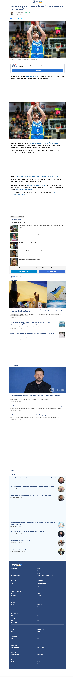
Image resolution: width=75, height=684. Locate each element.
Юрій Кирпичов (14, 542)
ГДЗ (12, 615)
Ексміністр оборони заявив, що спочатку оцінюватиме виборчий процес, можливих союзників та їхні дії (35, 408)
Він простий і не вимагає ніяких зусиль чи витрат (22, 337)
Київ (12, 593)
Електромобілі (41, 629)
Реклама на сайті (14, 573)
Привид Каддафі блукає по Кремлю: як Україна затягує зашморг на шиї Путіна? (33, 478)
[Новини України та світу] (13, 277)
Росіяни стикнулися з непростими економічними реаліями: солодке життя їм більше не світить (32, 523)
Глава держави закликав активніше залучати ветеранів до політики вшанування (30, 399)
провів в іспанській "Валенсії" (35, 185)
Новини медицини (15, 654)
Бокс (39, 606)
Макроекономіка (41, 647)
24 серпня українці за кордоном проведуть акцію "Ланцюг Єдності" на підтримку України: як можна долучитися (36, 310)
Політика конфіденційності (44, 570)
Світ (12, 583)
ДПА (38, 618)
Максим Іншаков (19, 12)
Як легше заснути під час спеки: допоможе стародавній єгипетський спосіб (32, 334)
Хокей (12, 606)
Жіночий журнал (14, 666)
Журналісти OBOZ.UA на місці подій (45, 575)
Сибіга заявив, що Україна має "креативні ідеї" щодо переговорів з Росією (33, 415)
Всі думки (13, 558)
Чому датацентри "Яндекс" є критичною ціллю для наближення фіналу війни (32, 486)
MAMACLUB (40, 654)
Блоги (12, 586)
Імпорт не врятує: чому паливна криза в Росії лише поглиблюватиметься (31, 495)
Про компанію (14, 568)
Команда (39, 568)
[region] (37, 90)
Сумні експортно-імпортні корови (20, 540)
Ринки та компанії (15, 647)
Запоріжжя (13, 595)
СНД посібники (14, 622)
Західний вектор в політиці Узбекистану (22, 549)
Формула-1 (13, 609)
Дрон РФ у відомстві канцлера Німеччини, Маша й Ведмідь (27, 531)
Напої (39, 638)
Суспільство (41, 586)
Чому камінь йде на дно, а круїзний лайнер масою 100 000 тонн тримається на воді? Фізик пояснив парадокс (30, 323)
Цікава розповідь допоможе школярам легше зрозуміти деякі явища (27, 326)
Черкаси (13, 597)
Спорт (18, 276)
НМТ (39, 620)
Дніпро (39, 595)
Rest (12, 470)
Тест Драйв (13, 629)
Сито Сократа (14, 526)
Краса (12, 663)
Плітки (39, 661)
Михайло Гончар (14, 497)
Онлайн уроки (14, 618)
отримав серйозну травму (23, 189)
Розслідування (42, 583)
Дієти (12, 640)
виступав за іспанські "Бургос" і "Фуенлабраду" (44, 143)
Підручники (40, 615)
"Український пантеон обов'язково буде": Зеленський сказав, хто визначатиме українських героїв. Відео (35, 396)
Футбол (12, 604)
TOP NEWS (14, 365)
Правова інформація (15, 570)
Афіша (12, 661)
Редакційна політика (15, 219)
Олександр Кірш (14, 533)
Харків (39, 593)
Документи (40, 573)
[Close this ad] (74, 676)
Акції (12, 631)
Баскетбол (27, 12)
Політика (40, 580)
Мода (39, 663)
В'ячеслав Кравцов (32, 76)
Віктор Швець (14, 480)
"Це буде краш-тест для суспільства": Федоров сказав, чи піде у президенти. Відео (37, 406)
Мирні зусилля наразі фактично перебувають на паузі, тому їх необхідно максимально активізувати (34, 417)
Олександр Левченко (15, 551)
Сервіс (39, 631)
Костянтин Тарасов (15, 489)
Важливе (13, 280)
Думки (12, 474)
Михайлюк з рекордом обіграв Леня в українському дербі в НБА (37, 176)
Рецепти (12, 638)
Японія (12, 216)
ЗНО (12, 620)
